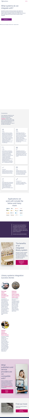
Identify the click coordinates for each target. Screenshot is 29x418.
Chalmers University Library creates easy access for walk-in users (15, 294)
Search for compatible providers (6, 391)
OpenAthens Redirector (8, 386)
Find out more (6, 19)
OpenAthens (3, 118)
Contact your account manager (21, 411)
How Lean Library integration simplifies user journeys (4, 294)
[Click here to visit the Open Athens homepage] (4, 1)
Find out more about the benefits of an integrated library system (21, 262)
